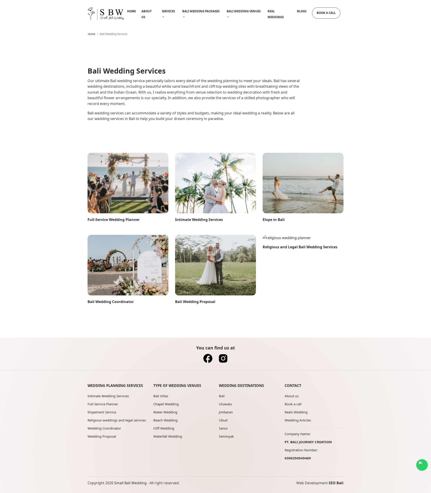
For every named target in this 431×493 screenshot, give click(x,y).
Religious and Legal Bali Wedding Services (300, 246)
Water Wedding (165, 412)
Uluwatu (225, 404)
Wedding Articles (298, 420)
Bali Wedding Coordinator (111, 301)
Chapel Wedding (166, 404)
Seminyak (226, 436)
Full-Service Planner (103, 404)
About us (292, 396)
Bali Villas (160, 396)
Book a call (293, 404)
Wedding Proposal (102, 436)
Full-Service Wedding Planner (114, 219)
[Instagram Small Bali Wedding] (223, 359)
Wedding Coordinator (104, 428)
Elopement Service (102, 412)
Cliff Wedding (163, 428)
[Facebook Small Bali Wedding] (207, 359)
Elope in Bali (274, 219)
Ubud (223, 420)
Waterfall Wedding (167, 436)
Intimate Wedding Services (199, 219)
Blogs (301, 11)
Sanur (223, 428)
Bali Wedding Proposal (195, 301)
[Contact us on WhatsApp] (422, 465)
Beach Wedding (165, 420)
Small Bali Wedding (130, 482)
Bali (222, 396)
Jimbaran (226, 412)
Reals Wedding (296, 412)
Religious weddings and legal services (117, 420)
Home (131, 11)
